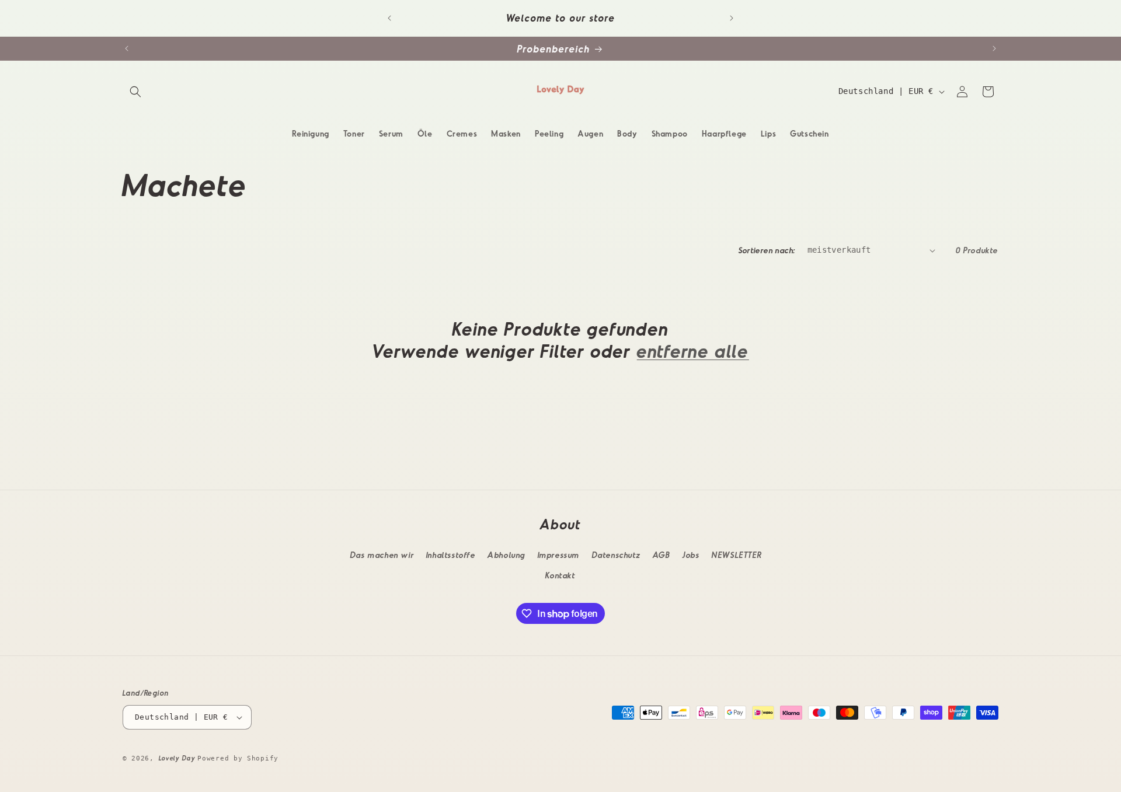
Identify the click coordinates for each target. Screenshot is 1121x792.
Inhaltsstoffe (451, 555)
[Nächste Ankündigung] (731, 18)
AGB (662, 555)
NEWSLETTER (737, 555)
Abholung (506, 555)
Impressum (559, 555)
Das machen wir (382, 555)
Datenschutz (616, 555)
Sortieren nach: (767, 250)
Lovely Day (178, 758)
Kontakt (560, 575)
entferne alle (693, 350)
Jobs (691, 555)
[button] (135, 91)
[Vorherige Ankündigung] (389, 18)
